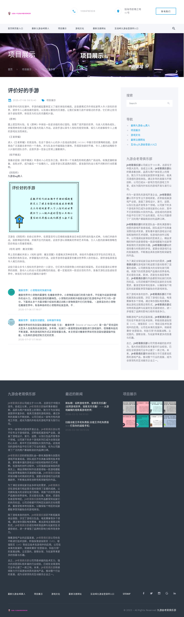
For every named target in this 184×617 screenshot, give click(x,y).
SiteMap (127, 593)
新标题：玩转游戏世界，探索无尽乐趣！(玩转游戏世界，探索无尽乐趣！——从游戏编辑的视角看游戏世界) (87, 406)
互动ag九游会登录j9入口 (126, 28)
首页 (10, 69)
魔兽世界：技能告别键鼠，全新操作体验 (39, 320)
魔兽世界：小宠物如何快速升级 (35, 290)
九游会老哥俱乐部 (166, 610)
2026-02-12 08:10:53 (76, 414)
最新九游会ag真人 (40, 28)
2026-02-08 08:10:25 (77, 430)
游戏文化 (79, 28)
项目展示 (62, 28)
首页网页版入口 (15, 28)
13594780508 (87, 11)
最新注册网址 (99, 28)
